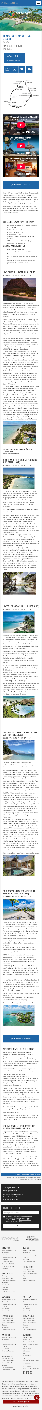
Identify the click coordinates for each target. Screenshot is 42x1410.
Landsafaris (5, 1327)
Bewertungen (27, 1349)
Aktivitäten (5, 1342)
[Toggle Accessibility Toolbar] (37, 1397)
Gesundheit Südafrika (8, 1264)
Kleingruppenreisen (8, 1278)
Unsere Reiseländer (29, 1342)
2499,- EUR (13, 58)
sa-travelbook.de (28, 1364)
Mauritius (6, 1335)
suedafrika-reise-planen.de (31, 1368)
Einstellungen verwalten (21, 1406)
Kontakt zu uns (27, 1337)
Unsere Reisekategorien (30, 1344)
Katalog (25, 1346)
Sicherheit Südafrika (8, 1262)
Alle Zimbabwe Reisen (29, 1330)
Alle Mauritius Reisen (8, 1370)
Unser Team (26, 1340)
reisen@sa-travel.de (10, 1190)
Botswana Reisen (7, 1316)
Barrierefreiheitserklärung (31, 1360)
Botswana (6, 1297)
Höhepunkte (5, 1253)
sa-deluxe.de (27, 1366)
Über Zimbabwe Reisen (30, 1299)
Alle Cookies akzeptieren (21, 1402)
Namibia (26, 1248)
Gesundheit (26, 1259)
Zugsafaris (5, 1287)
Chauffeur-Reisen (7, 1285)
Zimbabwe (27, 1297)
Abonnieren (21, 1226)
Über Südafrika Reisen (9, 1250)
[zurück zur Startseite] (21, 14)
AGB (39, 1180)
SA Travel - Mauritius (9, 3)
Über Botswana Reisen (9, 1299)
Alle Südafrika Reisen (8, 1292)
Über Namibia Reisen (29, 1250)
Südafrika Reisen (7, 1274)
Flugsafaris (5, 1283)
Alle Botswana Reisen (8, 1330)
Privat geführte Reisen (8, 1280)
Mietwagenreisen (7, 1276)
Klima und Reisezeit (29, 1262)
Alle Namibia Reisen (29, 1280)
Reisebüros (26, 1351)
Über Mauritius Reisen (9, 1337)
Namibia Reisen (28, 1267)
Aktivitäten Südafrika (8, 1255)
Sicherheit (26, 1257)
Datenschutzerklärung (24, 1398)
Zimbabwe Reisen (28, 1316)
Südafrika (6, 1248)
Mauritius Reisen (7, 1356)
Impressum (26, 1358)
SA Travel (27, 1335)
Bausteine (5, 1289)
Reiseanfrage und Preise (22, 184)
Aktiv (24, 1278)
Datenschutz (27, 1355)
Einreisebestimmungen (30, 1255)
